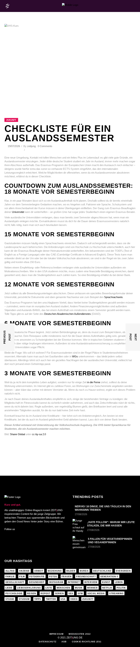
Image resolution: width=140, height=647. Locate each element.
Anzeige (24, 571)
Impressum (56, 634)
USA (63, 599)
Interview (90, 582)
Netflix (107, 588)
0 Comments (45, 146)
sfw (80, 593)
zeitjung (31, 146)
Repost (45, 593)
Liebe (8, 588)
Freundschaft (86, 576)
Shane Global (17, 434)
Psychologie (14, 593)
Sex (70, 593)
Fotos (53, 576)
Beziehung (55, 571)
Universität (18, 211)
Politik (121, 588)
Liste (48, 588)
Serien (59, 593)
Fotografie (37, 576)
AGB (64, 642)
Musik (79, 588)
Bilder (70, 571)
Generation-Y (109, 576)
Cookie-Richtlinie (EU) (86, 642)
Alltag (10, 571)
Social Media (96, 593)
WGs (75, 356)
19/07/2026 (14, 146)
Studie (9, 599)
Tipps (37, 599)
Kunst (106, 582)
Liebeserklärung (29, 588)
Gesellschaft (14, 582)
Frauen (67, 576)
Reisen (31, 593)
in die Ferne (93, 382)
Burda (84, 571)
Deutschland (102, 571)
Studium (24, 599)
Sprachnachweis (113, 297)
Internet (74, 582)
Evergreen (123, 571)
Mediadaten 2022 (80, 634)
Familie (10, 576)
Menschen (63, 588)
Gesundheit (36, 582)
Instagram (56, 582)
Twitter (51, 599)
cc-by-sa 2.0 (39, 434)
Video (74, 599)
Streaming (116, 593)
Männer (92, 588)
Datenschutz (47, 642)
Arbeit (38, 571)
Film (22, 576)
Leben (119, 582)
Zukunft (11, 120)
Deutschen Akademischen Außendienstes (67, 313)
